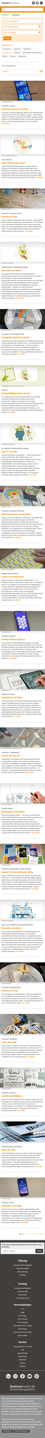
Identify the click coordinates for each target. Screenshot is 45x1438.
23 (40, 1234)
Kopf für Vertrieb (9, 451)
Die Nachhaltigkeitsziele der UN (15, 393)
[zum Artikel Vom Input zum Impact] (22, 252)
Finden (7, 38)
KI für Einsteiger (22, 1322)
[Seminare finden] (22, 1388)
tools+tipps (22, 1316)
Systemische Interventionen (32, 52)
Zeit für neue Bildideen (12, 1096)
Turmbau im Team (9, 216)
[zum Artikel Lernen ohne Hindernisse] (22, 558)
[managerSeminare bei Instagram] (15, 1376)
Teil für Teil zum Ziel (11, 755)
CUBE (22, 1312)
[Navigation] (41, 3)
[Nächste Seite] (42, 1234)
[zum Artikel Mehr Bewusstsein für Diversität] (22, 496)
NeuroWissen (22, 1329)
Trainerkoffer (22, 1295)
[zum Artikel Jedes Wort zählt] (22, 1024)
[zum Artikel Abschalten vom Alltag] (22, 1187)
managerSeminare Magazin (22, 1265)
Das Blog (23, 1275)
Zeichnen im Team (10, 990)
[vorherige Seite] (23, 1234)
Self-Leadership (22, 1272)
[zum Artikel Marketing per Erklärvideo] (22, 793)
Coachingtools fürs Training (22, 1325)
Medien (5, 56)
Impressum (22, 1360)
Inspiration (17, 49)
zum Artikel (6, 123)
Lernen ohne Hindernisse (13, 576)
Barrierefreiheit (22, 1353)
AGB (22, 1350)
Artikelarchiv (5, 15)
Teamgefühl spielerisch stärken (16, 337)
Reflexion (17, 52)
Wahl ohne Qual (8, 1150)
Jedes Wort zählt (9, 1042)
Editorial (13, 56)
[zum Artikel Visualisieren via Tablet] (22, 679)
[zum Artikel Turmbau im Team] (22, 198)
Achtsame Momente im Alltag (15, 109)
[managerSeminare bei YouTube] (29, 1376)
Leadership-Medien (22, 1268)
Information (7, 49)
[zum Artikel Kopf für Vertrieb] (22, 433)
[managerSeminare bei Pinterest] (36, 1376)
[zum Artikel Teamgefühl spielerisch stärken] (22, 319)
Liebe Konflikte (23, 1335)
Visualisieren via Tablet (12, 697)
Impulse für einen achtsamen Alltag (17, 872)
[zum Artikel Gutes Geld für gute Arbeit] (22, 144)
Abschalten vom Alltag (11, 1205)
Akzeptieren (7, 1431)
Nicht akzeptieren (21, 1431)
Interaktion (27, 49)
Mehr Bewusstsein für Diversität (16, 514)
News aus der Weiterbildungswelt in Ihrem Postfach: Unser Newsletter (22, 1246)
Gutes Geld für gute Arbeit (13, 163)
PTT (22, 1309)
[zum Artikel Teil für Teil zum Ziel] (22, 737)
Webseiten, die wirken (11, 928)
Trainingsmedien (22, 1291)
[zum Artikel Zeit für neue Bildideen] (22, 1078)
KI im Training (22, 1319)
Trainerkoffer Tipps (22, 1298)
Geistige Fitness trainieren (13, 639)
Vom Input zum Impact (11, 270)
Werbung (22, 1366)
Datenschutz (22, 1356)
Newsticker (22, 56)
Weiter (39, 1251)
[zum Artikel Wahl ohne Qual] (22, 1131)
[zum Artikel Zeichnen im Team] (22, 972)
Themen (22, 1363)
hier (32, 1427)
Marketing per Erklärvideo (13, 811)
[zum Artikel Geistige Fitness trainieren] (22, 621)
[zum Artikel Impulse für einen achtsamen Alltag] (22, 854)
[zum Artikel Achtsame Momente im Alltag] (22, 91)
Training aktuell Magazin (22, 1288)
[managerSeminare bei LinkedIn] (8, 1376)
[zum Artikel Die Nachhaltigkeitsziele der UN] (22, 375)
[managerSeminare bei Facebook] (22, 1376)
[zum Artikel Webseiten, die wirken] (22, 910)
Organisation (16, 15)
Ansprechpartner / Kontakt (22, 1346)
